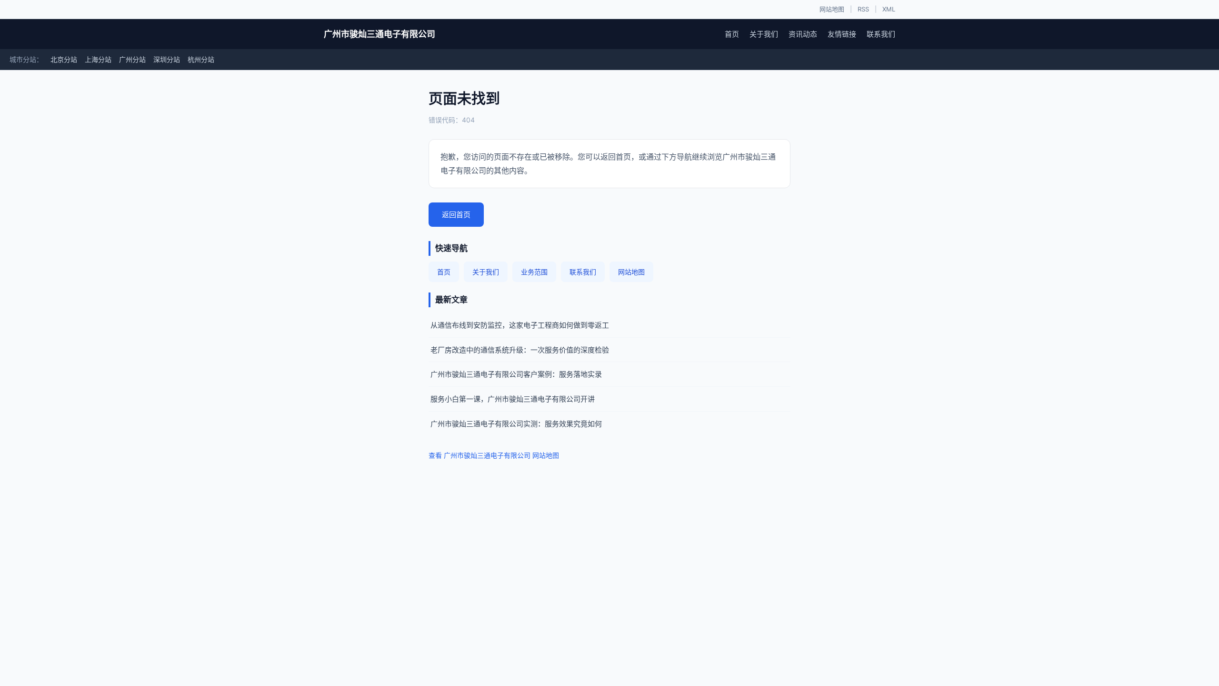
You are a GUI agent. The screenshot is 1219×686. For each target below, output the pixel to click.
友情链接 (842, 34)
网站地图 (831, 9)
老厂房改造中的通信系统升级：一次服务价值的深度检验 (519, 349)
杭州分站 (201, 59)
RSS (863, 9)
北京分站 (63, 59)
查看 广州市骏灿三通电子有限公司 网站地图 (494, 455)
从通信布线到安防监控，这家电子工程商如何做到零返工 (519, 325)
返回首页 (456, 214)
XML (888, 9)
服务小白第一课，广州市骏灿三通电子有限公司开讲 (512, 399)
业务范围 (534, 272)
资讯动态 (803, 34)
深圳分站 (166, 59)
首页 (732, 34)
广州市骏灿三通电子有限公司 (379, 34)
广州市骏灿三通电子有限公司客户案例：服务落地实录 (516, 374)
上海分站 (98, 59)
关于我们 (763, 34)
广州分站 (132, 59)
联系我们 (881, 34)
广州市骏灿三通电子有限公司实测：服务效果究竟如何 (516, 423)
